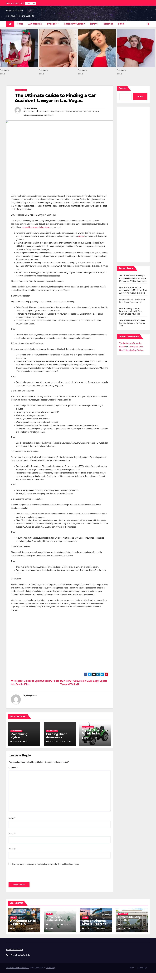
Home (20, 24)
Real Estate (123, 914)
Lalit (27, 742)
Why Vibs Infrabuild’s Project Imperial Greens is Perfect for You (132, 323)
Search (122, 88)
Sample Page (142, 968)
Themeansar (50, 968)
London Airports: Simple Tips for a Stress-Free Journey (94, 925)
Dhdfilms (66, 742)
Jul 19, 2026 (90, 928)
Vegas (81, 236)
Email (12, 834)
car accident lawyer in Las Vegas (35, 227)
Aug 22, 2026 (18, 928)
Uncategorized (20, 90)
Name (12, 818)
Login (121, 24)
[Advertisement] (59, 643)
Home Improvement (74, 24)
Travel (13, 917)
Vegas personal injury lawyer (42, 115)
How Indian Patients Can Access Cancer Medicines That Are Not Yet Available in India (133, 290)
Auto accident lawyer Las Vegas (51, 111)
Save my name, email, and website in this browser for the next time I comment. (45, 864)
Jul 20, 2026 (54, 925)
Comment (13, 768)
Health (94, 24)
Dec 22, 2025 (126, 925)
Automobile (35, 24)
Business (52, 24)
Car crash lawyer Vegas (74, 111)
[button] (148, 24)
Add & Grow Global (14, 10)
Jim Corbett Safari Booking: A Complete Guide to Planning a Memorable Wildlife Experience (133, 278)
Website (12, 849)
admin (31, 928)
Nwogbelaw (32, 108)
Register (108, 24)
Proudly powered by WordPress (17, 968)
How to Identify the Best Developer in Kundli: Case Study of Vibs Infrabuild (131, 311)
